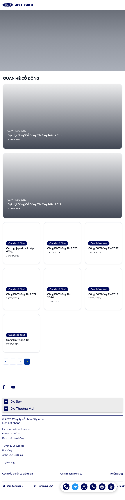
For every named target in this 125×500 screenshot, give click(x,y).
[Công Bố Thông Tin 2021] (21, 278)
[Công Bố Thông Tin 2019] (103, 278)
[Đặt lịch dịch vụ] (93, 487)
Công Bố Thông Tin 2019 (103, 294)
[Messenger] (75, 487)
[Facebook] (4, 387)
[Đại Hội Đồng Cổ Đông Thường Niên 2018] (62, 116)
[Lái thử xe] (102, 487)
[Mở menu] (120, 4)
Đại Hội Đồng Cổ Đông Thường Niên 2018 (34, 135)
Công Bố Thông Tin (17, 340)
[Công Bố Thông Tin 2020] (62, 278)
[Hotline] (66, 487)
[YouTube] (13, 387)
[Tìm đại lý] (111, 487)
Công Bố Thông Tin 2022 (103, 248)
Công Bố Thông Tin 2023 (62, 248)
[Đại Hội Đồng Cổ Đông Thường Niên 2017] (62, 185)
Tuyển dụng (116, 473)
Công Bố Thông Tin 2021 (21, 294)
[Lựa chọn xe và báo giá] (84, 487)
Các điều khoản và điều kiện (17, 473)
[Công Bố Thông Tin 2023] (62, 232)
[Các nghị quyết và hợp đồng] (21, 232)
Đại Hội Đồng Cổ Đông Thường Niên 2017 (34, 204)
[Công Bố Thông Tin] (21, 324)
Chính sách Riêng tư (71, 473)
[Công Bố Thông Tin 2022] (103, 232)
